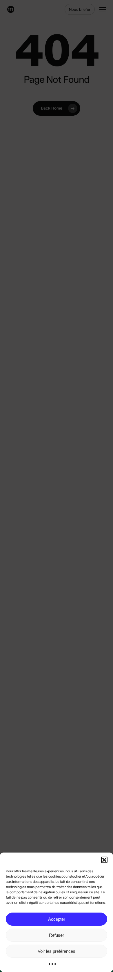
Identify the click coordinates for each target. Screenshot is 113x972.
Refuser (56, 935)
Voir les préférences (56, 951)
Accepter (56, 919)
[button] (104, 860)
